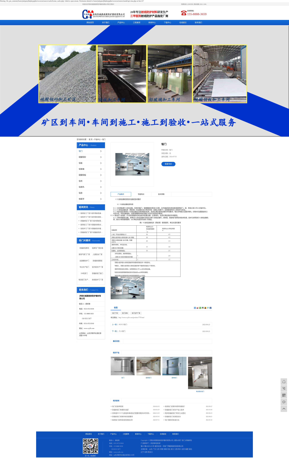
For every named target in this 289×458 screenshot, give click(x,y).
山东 (151, 449)
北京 (183, 449)
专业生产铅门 (84, 267)
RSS (201, 4)
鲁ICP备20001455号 (147, 446)
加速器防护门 (84, 261)
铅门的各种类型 (117, 406)
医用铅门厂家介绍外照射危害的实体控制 (91, 213)
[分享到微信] (200, 308)
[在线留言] (284, 402)
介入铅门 (122, 331)
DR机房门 (84, 273)
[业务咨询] (284, 381)
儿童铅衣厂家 (97, 254)
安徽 (165, 449)
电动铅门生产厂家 (84, 280)
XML (205, 4)
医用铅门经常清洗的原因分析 (122, 420)
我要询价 (168, 164)
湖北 (190, 449)
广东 (154, 449)
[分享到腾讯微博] (208, 308)
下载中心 (167, 22)
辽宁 (142, 452)
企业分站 (190, 4)
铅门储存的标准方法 (172, 420)
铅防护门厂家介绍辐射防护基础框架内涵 (91, 228)
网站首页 (90, 22)
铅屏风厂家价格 (97, 248)
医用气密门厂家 (84, 254)
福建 (187, 449)
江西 (176, 449)
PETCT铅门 (123, 324)
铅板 (80, 163)
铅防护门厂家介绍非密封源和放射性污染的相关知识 (91, 217)
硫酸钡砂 (82, 157)
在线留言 (183, 22)
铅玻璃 (81, 169)
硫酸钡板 (82, 175)
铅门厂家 (115, 313)
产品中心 (121, 22)
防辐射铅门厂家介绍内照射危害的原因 (91, 221)
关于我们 (105, 22)
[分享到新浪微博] (198, 308)
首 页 (90, 139)
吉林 (146, 452)
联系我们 (198, 22)
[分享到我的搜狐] (205, 308)
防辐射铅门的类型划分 (173, 416)
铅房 (80, 193)
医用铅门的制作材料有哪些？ (175, 406)
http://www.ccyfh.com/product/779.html (131, 317)
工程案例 (136, 22)
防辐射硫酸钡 (97, 261)
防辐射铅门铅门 (97, 273)
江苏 (158, 449)
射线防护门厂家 (97, 280)
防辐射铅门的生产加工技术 (174, 410)
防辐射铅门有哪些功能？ (121, 410)
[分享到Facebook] (211, 308)
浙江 (172, 449)
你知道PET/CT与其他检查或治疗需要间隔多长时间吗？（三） (134, 413)
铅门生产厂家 (136, 313)
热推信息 (184, 4)
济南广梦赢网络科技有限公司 (173, 446)
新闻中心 (152, 22)
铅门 (103, 139)
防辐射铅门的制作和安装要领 (122, 416)
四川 (180, 449)
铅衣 (80, 181)
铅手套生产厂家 (97, 267)
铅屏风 (81, 187)
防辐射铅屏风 (84, 248)
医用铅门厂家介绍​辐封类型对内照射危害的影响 (91, 225)
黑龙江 (150, 452)
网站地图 (197, 4)
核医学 (81, 199)
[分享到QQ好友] (203, 308)
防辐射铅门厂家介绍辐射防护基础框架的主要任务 (91, 232)
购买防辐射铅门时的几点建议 (175, 413)
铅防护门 (146, 443)
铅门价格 (125, 313)
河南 (162, 449)
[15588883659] (284, 388)
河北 (169, 449)
